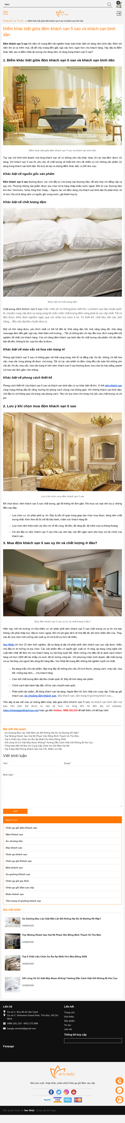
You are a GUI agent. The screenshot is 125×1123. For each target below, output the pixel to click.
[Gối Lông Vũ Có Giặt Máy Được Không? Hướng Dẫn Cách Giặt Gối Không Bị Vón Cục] (12, 984)
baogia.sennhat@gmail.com (21, 1028)
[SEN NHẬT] (62, 13)
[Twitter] (58, 1092)
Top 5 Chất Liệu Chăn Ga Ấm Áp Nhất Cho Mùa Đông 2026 (35, 739)
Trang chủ (69, 1012)
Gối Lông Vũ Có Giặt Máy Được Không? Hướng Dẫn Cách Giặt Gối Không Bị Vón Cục (49, 742)
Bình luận (8, 774)
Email (67, 763)
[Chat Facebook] (119, 1090)
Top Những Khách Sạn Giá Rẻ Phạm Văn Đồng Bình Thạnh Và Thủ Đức (42, 736)
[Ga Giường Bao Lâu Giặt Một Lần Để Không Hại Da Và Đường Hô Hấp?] (12, 922)
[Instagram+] (66, 1092)
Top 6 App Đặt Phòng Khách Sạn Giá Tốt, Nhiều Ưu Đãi (33, 749)
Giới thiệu (69, 1016)
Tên (5, 763)
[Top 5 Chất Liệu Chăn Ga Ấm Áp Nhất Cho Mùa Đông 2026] (12, 963)
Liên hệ (68, 1029)
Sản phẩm (69, 1021)
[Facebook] (51, 1092)
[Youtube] (73, 1092)
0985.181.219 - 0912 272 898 (22, 1023)
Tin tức (67, 1025)
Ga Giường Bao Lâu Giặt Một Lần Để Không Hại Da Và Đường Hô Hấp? (42, 732)
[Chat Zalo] (119, 1099)
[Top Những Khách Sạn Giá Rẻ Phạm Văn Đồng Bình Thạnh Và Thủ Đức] (12, 941)
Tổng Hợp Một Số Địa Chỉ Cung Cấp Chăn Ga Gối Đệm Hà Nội (37, 745)
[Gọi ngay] (119, 1081)
